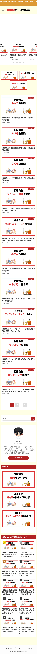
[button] (13, 62)
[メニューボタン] (2, 10)
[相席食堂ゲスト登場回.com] (18, 10)
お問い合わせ (30, 648)
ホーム (5, 648)
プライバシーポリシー (20, 648)
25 (24, 405)
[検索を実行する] (33, 419)
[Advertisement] (18, 29)
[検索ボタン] (34, 10)
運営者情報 (18, 458)
